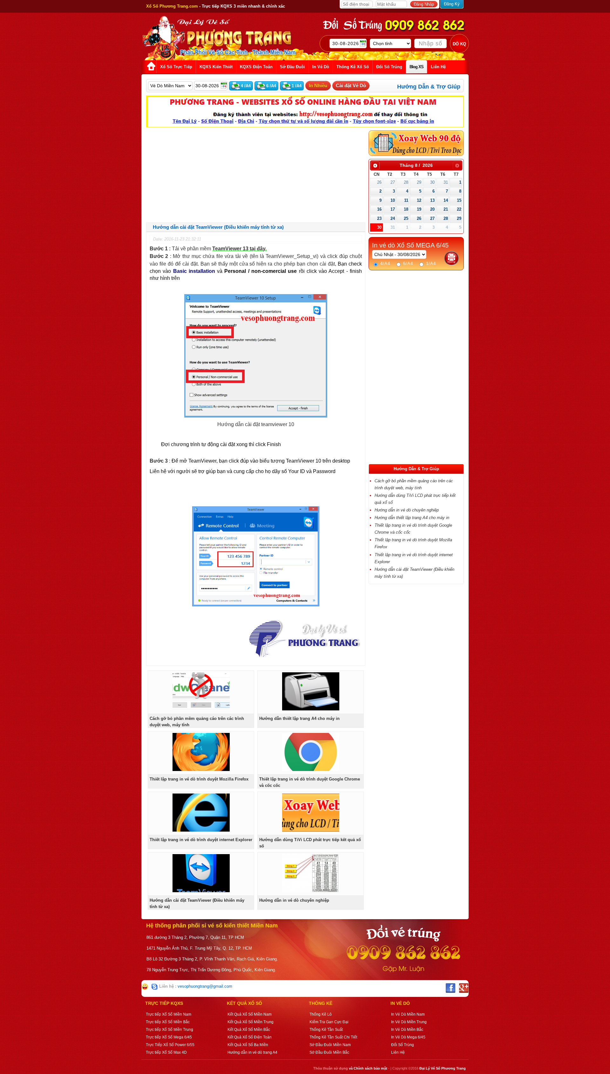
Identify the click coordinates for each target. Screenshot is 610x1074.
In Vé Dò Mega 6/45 (408, 1037)
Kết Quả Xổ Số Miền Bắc (248, 1029)
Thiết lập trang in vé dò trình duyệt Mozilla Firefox (199, 779)
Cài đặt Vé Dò (351, 85)
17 (392, 209)
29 (419, 182)
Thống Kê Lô (320, 1014)
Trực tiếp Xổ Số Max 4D (166, 1052)
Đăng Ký (452, 4)
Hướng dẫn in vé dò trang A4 (252, 1052)
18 (406, 209)
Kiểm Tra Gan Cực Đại (329, 1022)
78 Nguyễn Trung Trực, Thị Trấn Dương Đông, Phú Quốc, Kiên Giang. (211, 969)
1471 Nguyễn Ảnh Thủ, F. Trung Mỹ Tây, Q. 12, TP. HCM (199, 948)
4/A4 (384, 263)
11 (406, 200)
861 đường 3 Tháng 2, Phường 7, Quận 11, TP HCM (195, 937)
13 (432, 200)
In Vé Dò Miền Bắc (407, 1029)
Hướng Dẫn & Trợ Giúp (428, 86)
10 (392, 200)
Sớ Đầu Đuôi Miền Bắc (329, 1052)
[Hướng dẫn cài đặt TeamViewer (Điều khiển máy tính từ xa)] (201, 890)
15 (459, 200)
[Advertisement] (255, 174)
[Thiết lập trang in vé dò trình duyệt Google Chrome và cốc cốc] (310, 769)
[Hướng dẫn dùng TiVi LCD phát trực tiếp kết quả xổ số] (310, 830)
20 (432, 209)
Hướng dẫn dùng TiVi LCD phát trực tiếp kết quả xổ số (310, 842)
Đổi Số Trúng (402, 1045)
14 (446, 200)
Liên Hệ (398, 1052)
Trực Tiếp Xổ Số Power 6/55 (170, 1045)
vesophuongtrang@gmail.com (205, 986)
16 (379, 209)
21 (446, 209)
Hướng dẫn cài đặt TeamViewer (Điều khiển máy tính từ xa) (197, 903)
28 (406, 182)
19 (419, 209)
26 (379, 182)
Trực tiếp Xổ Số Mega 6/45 (169, 1037)
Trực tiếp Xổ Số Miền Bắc (168, 1022)
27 (392, 182)
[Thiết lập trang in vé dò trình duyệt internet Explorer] (201, 830)
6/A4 (407, 263)
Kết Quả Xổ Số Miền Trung (250, 1022)
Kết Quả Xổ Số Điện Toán (249, 1037)
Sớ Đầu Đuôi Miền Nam (330, 1045)
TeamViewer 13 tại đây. (239, 248)
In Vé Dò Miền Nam (408, 1014)
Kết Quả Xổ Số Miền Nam (249, 1014)
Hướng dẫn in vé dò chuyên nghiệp (294, 900)
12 (419, 200)
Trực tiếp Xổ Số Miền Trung (169, 1029)
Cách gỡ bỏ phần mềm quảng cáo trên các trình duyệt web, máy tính (197, 721)
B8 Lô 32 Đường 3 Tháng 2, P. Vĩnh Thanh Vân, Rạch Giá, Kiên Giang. (212, 959)
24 (392, 218)
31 (446, 182)
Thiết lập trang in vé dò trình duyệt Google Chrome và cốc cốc (309, 782)
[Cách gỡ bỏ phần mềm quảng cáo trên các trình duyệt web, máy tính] (201, 709)
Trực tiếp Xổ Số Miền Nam (168, 1014)
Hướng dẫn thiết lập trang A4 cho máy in (299, 718)
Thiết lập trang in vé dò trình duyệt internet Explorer (201, 839)
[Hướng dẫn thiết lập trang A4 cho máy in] (310, 709)
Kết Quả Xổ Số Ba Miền (247, 1045)
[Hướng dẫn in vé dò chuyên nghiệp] (310, 890)
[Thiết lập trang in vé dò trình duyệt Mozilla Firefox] (201, 769)
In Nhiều (318, 85)
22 (459, 209)
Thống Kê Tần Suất (326, 1029)
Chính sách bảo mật (370, 1068)
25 (406, 218)
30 (432, 182)
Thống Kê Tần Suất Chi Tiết (333, 1037)
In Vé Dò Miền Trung (409, 1022)
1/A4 (430, 263)
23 (379, 218)
